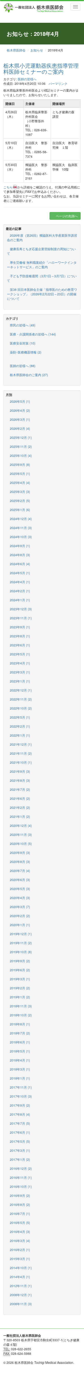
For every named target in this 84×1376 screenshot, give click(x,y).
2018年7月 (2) (20, 1033)
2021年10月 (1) (21, 762)
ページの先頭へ (66, 216)
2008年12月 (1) (21, 1295)
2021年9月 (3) (20, 771)
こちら (8, 187)
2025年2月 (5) (20, 500)
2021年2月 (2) (20, 807)
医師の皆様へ (27, 79)
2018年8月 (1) (20, 1024)
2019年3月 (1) (20, 979)
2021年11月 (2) (21, 753)
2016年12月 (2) (21, 1168)
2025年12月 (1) (21, 437)
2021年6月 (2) (20, 798)
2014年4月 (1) (20, 1276)
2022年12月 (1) (21, 690)
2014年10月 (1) (21, 1267)
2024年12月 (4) (21, 518)
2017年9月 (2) (20, 1105)
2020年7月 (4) (20, 870)
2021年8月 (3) (20, 780)
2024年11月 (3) (21, 527)
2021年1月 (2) (20, 816)
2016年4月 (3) (20, 1231)
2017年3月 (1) (20, 1150)
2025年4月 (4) (20, 482)
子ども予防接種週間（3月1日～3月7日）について (42, 278)
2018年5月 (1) (20, 1051)
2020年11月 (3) (21, 834)
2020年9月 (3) (20, 852)
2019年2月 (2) (20, 988)
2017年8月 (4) (20, 1114)
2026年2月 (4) (20, 428)
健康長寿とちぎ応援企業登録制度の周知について (41, 251)
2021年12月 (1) (21, 744)
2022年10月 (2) (21, 708)
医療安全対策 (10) (22, 343)
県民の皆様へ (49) (22, 325)
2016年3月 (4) (20, 1240)
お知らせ (36, 50)
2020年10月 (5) (21, 843)
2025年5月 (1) (20, 473)
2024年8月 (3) (20, 555)
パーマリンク (58, 83)
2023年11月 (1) (21, 618)
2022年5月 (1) (20, 717)
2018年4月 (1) (20, 1060)
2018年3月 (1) (20, 1069)
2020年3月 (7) (20, 906)
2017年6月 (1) (20, 1132)
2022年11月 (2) (21, 699)
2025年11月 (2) (21, 446)
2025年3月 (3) (20, 491)
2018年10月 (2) (21, 1015)
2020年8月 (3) (20, 861)
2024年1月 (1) (20, 600)
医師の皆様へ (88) (22, 365)
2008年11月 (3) (21, 1304)
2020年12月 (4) (21, 825)
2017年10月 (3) (21, 1096)
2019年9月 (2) (20, 961)
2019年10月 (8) (21, 952)
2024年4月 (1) (20, 582)
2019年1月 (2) (20, 997)
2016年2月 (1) (20, 1249)
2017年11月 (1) (21, 1087)
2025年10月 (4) (21, 455)
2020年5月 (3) (20, 888)
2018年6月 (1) (20, 1042)
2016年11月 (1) (21, 1177)
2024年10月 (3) (21, 536)
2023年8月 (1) (20, 636)
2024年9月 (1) (20, 545)
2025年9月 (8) (20, 464)
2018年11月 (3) (21, 1006)
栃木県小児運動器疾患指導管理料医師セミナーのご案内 (41, 68)
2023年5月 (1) (20, 654)
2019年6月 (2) (20, 970)
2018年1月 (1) (20, 1078)
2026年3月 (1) (20, 419)
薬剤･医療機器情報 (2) (25, 352)
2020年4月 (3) (20, 897)
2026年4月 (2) (20, 410)
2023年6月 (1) (20, 645)
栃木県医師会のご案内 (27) (29, 374)
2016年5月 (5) (20, 1222)
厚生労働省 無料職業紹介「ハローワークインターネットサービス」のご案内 (42, 264)
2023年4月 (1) (20, 663)
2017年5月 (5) (20, 1141)
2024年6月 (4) (20, 564)
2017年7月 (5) (20, 1123)
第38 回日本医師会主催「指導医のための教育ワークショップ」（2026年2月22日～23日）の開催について (42, 294)
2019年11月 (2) (21, 943)
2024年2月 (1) (20, 591)
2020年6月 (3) (20, 879)
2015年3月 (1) (20, 1258)
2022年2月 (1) (20, 726)
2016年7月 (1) (20, 1213)
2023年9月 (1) (20, 627)
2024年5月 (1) (20, 573)
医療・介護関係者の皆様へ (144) (33, 334)
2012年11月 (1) (21, 1285)
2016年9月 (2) (20, 1195)
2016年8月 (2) (20, 1204)
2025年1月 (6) (20, 509)
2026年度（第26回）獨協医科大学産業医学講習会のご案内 (42, 237)
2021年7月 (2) (20, 789)
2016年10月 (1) (21, 1186)
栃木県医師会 (16, 50)
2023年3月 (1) (20, 672)
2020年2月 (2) (20, 915)
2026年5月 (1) (20, 401)
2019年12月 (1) (21, 934)
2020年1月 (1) (20, 925)
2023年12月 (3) (21, 609)
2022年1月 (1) (20, 735)
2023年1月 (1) (20, 681)
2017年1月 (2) (20, 1159)
